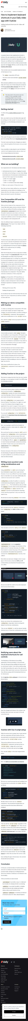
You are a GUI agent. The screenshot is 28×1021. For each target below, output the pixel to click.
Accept (14, 1011)
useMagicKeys (17, 391)
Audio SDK (3, 978)
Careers (2, 990)
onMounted (13, 825)
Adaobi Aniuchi (8, 29)
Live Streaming (4, 974)
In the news (3, 994)
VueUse (3, 277)
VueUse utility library (6, 66)
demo (12, 88)
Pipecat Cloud (4, 968)
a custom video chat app (11, 86)
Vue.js (9, 65)
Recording (3, 976)
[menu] (26, 2)
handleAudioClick (5, 544)
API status (3, 1002)
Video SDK (3, 972)
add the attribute (11, 677)
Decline (14, 1015)
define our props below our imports (15, 761)
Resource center (4, 998)
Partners (3, 992)
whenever (5, 486)
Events (2, 1000)
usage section (4, 445)
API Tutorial (7, 11)
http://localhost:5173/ (21, 139)
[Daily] (4, 2)
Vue (2, 11)
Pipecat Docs (18, 968)
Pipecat (2, 970)
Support (16, 990)
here (21, 748)
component (11, 211)
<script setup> (20, 158)
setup (6, 75)
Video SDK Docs (18, 972)
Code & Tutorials (18, 11)
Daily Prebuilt (4, 980)
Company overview (5, 986)
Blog (2, 7)
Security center (4, 988)
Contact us (17, 986)
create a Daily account (15, 113)
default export (4, 224)
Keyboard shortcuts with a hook (13, 156)
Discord (16, 974)
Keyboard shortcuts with (9, 159)
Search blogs (24, 6)
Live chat (17, 988)
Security (3, 981)
